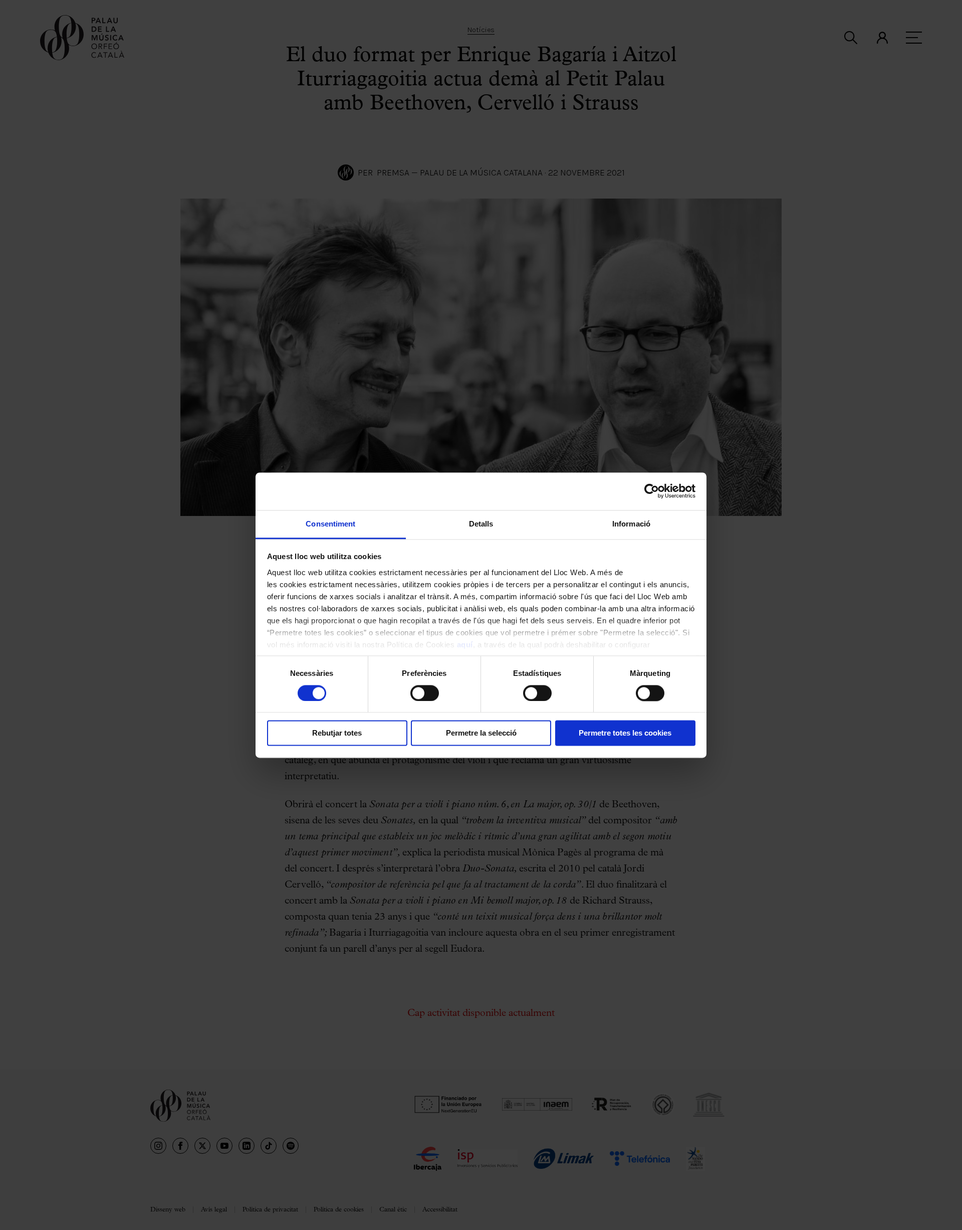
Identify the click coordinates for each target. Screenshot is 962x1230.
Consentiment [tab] (330, 523)
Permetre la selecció (481, 733)
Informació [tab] (631, 523)
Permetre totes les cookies (625, 733)
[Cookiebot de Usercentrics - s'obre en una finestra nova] (651, 490)
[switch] (424, 693)
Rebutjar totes (337, 733)
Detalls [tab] (481, 523)
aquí (465, 644)
